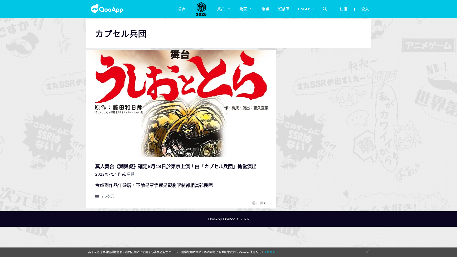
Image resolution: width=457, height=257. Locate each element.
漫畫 (265, 8)
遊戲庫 (283, 8)
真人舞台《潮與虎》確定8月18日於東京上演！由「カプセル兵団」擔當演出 (176, 166)
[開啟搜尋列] (324, 8)
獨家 (243, 8)
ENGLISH (306, 8)
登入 (365, 8)
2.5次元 (107, 196)
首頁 (182, 8)
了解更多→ (271, 252)
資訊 (221, 8)
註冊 (343, 8)
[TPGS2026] (201, 9)
